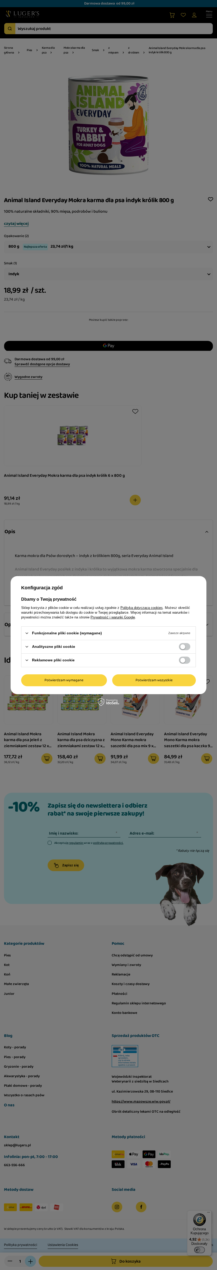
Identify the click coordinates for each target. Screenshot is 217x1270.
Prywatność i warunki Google (113, 617)
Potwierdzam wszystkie (154, 680)
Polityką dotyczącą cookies (141, 607)
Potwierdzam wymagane (63, 680)
